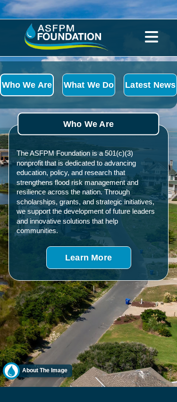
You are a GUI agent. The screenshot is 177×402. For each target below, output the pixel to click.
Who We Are (27, 85)
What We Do (89, 85)
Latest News (150, 85)
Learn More (88, 257)
